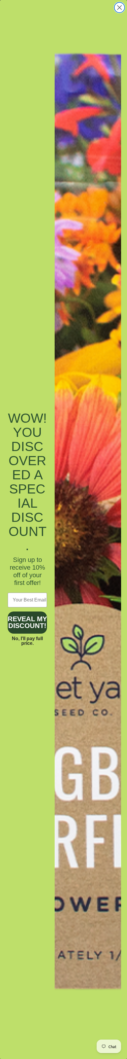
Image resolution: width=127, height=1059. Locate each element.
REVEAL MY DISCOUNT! (27, 622)
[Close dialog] (119, 7)
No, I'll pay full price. (27, 641)
